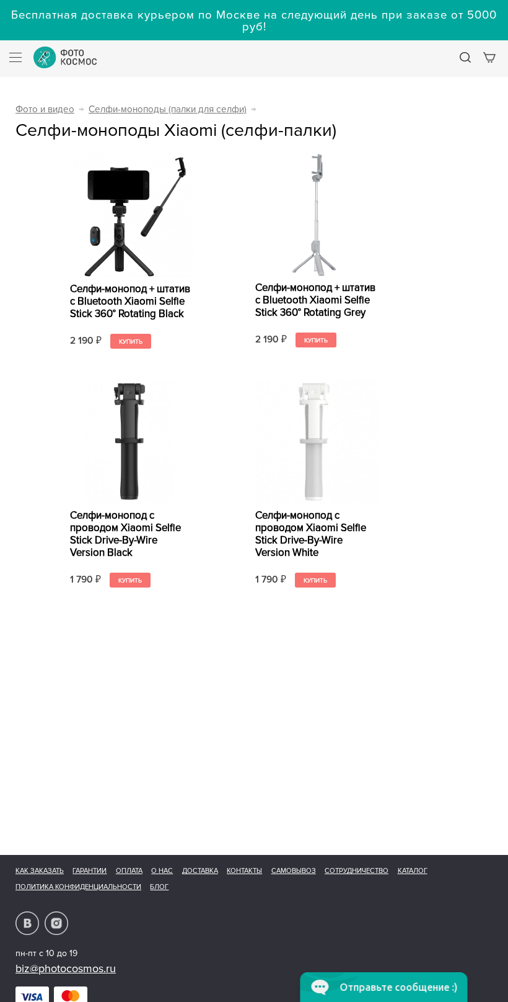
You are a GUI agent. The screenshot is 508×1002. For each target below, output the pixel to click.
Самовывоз (293, 871)
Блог (159, 887)
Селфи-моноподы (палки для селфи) (168, 109)
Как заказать (39, 871)
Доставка (200, 871)
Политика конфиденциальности (78, 887)
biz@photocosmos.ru (65, 968)
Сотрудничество (356, 871)
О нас (162, 871)
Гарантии (89, 871)
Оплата (129, 871)
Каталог (412, 871)
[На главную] (65, 57)
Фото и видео (44, 109)
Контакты (244, 871)
